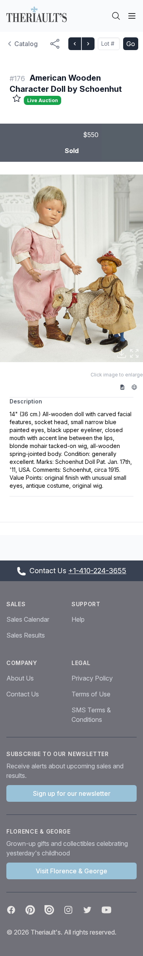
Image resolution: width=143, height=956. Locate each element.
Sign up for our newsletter (71, 793)
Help (78, 619)
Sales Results (25, 635)
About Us (20, 678)
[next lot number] (88, 43)
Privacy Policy (92, 678)
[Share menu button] (55, 44)
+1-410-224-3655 (97, 570)
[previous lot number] (74, 43)
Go (130, 44)
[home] (36, 14)
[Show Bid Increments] (125, 386)
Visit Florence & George (71, 871)
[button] (71, 268)
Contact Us (22, 694)
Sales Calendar (27, 619)
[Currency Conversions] (137, 386)
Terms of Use (91, 694)
